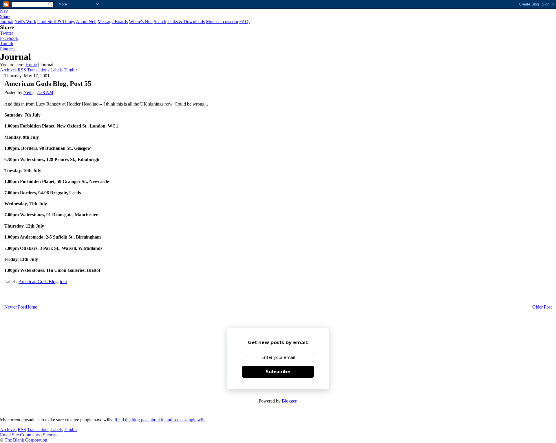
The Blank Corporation (26, 440)
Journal (6, 21)
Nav (4, 11)
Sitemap (50, 434)
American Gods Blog (38, 281)
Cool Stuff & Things (56, 21)
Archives (8, 69)
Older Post (542, 306)
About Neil (86, 21)
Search (160, 21)
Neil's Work (25, 21)
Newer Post (15, 306)
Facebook (9, 38)
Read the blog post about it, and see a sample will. (160, 419)
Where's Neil (141, 21)
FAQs (244, 21)
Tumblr (6, 43)
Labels (56, 69)
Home (31, 64)
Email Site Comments (20, 434)
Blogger (289, 400)
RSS (22, 69)
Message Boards (113, 21)
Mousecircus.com (222, 21)
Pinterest (8, 48)
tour (63, 281)
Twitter (6, 33)
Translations (38, 69)
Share (5, 16)
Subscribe (278, 371)
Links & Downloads (186, 21)
